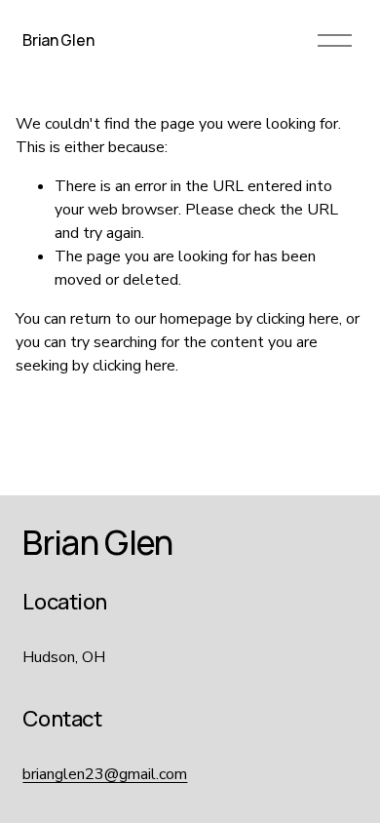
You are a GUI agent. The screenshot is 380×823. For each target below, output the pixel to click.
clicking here (297, 319)
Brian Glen (58, 40)
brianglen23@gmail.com (104, 774)
